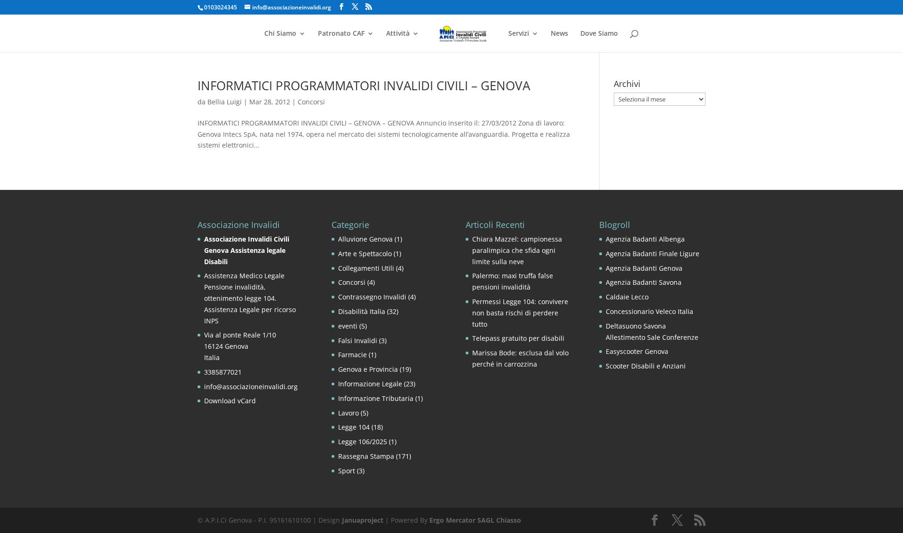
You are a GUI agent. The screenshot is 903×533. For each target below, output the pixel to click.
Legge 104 (354, 427)
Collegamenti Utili (366, 268)
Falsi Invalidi (357, 340)
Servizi (518, 34)
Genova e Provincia (368, 369)
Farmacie (352, 354)
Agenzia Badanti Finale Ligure (652, 253)
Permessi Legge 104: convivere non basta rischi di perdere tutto (520, 313)
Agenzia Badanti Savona (643, 282)
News (559, 34)
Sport (346, 470)
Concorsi (311, 101)
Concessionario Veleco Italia (649, 311)
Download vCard (230, 400)
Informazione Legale (370, 383)
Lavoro (348, 412)
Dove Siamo (599, 34)
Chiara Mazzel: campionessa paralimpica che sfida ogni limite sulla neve (517, 250)
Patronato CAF (341, 34)
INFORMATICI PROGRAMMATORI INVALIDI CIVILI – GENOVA (364, 85)
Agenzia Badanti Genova (644, 268)
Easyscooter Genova (637, 351)
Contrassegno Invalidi (372, 296)
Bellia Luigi (224, 101)
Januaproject (362, 520)
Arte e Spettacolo (365, 253)
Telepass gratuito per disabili (518, 338)
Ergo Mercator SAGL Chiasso (475, 520)
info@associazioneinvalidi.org (251, 386)
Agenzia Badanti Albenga (645, 239)
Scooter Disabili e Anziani (646, 365)
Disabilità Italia (361, 311)
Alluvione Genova (365, 239)
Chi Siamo (280, 34)
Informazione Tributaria (375, 398)
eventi (347, 325)
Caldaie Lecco (627, 296)
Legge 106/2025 (362, 441)
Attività (398, 34)
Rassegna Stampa (366, 456)
